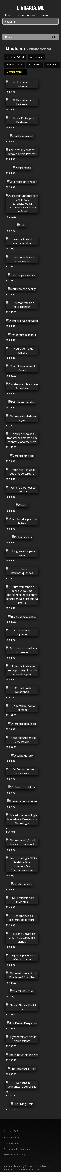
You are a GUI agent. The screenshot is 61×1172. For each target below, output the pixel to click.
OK (54, 37)
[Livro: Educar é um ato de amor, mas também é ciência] (22, 938)
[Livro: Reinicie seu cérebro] (22, 403)
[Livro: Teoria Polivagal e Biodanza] (22, 121)
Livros (44, 15)
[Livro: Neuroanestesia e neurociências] (22, 260)
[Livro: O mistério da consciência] (22, 691)
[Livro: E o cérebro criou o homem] (22, 708)
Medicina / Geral (15, 57)
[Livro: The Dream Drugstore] (22, 1024)
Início (8, 15)
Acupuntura (36, 57)
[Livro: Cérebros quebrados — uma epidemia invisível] (22, 153)
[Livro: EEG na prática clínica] (22, 617)
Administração (14, 64)
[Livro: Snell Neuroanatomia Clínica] (22, 369)
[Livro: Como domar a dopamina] (22, 633)
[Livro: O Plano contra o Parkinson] (22, 103)
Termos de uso (11, 1143)
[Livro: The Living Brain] (22, 1105)
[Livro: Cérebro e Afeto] (22, 885)
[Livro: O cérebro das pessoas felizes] (22, 522)
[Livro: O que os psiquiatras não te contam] (22, 958)
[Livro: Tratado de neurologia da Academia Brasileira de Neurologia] (22, 820)
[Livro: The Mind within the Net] (22, 1055)
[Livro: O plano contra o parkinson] (22, 85)
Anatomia (52, 64)
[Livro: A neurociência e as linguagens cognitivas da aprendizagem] (22, 671)
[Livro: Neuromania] (22, 168)
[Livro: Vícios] (22, 226)
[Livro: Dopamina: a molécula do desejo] (22, 651)
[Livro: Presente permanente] (22, 802)
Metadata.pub (34, 1169)
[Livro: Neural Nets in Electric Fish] (22, 1008)
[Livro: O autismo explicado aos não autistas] (22, 387)
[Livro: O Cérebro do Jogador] (22, 182)
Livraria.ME (11, 1131)
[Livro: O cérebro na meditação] (22, 321)
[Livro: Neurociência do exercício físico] (22, 242)
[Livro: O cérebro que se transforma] (22, 772)
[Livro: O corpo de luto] (22, 756)
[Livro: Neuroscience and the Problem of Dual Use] (22, 976)
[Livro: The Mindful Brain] (22, 992)
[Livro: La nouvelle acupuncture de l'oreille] (22, 1085)
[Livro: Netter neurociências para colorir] (22, 740)
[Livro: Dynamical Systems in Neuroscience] (22, 1039)
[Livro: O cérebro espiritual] (22, 788)
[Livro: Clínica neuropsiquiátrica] (22, 572)
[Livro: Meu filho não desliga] (22, 290)
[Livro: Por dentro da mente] (22, 335)
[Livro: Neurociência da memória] (22, 351)
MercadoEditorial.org (14, 1154)
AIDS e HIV (34, 64)
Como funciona (26, 15)
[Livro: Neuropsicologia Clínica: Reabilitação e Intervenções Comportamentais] (22, 865)
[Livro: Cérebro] (22, 506)
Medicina (15, 48)
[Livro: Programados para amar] (22, 554)
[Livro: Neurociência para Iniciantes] (22, 901)
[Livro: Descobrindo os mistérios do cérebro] (22, 918)
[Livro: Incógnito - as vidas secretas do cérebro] (22, 472)
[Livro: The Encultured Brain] (22, 1069)
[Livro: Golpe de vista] (22, 538)
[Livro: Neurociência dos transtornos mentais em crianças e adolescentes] (22, 438)
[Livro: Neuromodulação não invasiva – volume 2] (22, 843)
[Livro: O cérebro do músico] (22, 724)
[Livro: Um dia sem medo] (22, 137)
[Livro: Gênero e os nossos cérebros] (22, 490)
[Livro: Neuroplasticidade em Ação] (22, 419)
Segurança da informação (17, 1148)
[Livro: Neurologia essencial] (22, 276)
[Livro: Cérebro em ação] (22, 456)
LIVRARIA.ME (30, 8)
